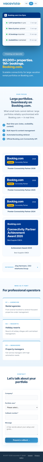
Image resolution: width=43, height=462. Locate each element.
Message (8, 423)
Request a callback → (21, 440)
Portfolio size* (10, 403)
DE (26, 3)
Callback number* (11, 413)
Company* (9, 393)
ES (36, 3)
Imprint (30, 455)
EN (31, 3)
